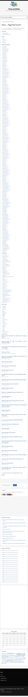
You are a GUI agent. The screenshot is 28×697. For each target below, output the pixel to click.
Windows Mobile (14, 662)
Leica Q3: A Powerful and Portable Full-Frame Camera (12, 458)
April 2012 (4, 148)
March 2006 (4, 244)
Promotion (4, 284)
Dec (17, 560)
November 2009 (5, 187)
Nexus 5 (4, 322)
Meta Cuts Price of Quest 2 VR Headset (9, 450)
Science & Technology (6, 290)
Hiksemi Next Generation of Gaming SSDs (10, 383)
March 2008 (4, 214)
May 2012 (4, 146)
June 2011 (4, 161)
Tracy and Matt (14, 9)
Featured (4, 267)
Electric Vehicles (5, 264)
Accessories (4, 254)
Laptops (3, 275)
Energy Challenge (5, 265)
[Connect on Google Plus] (10, 494)
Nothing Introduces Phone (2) (8, 370)
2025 (3, 550)
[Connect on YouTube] (11, 494)
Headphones (4, 272)
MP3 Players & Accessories (7, 276)
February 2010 (5, 183)
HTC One (4, 326)
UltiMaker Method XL (6, 410)
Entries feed (3, 676)
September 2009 (5, 190)
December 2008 (5, 202)
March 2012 (4, 149)
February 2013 (5, 134)
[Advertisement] (14, 13)
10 (13, 472)
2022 (3, 554)
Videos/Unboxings (5, 301)
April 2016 (4, 83)
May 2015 (4, 98)
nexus (14, 659)
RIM (5, 660)
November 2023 (5, 49)
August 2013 (4, 126)
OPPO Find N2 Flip (5, 428)
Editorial (4, 263)
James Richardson (4, 353)
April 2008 (4, 213)
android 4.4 (15, 653)
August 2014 (4, 110)
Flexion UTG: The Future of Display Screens (10, 424)
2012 (3, 568)
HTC (3, 310)
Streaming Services (6, 295)
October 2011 (5, 156)
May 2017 (4, 65)
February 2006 (5, 245)
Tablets (3, 296)
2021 (3, 556)
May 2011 (4, 163)
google (3, 314)
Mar (7, 558)
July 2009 (4, 192)
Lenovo (3, 325)
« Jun (2, 646)
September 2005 (5, 248)
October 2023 (5, 50)
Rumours (4, 288)
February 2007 (5, 232)
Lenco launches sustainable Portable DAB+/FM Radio (12, 419)
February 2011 (5, 167)
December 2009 (5, 186)
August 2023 (4, 51)
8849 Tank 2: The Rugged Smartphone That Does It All (12, 392)
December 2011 (5, 153)
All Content (4, 39)
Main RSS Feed (5, 33)
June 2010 (4, 177)
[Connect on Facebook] (4, 494)
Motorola (11, 659)
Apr (8, 552)
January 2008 (4, 217)
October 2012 (5, 140)
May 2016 (4, 81)
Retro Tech (4, 286)
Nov (16, 552)
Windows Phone (5, 332)
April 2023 (4, 57)
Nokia (3, 321)
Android (3, 307)
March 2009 (4, 198)
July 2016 (4, 79)
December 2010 (5, 169)
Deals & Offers (5, 260)
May (9, 550)
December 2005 (5, 247)
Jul (11, 552)
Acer (3, 329)
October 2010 (5, 172)
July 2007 (4, 225)
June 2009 (4, 194)
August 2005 (4, 249)
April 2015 (4, 99)
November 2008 (5, 203)
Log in (2, 674)
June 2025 (4, 46)
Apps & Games (5, 256)
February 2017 (5, 69)
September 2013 (5, 125)
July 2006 (4, 241)
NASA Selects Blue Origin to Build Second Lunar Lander (13, 400)
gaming (3, 269)
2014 (3, 564)
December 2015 (5, 88)
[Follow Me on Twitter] (6, 494)
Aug (12, 552)
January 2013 (4, 135)
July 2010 (4, 176)
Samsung (4, 308)
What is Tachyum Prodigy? (7, 361)
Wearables (4, 302)
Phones (3, 279)
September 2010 (5, 173)
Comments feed (4, 678)
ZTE (5, 663)
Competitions (4, 259)
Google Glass (11, 656)
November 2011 (5, 154)
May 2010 (4, 179)
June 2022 (4, 58)
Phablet (23, 659)
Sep (14, 560)
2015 (3, 562)
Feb (5, 558)
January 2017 (4, 70)
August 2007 (4, 224)
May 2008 (4, 211)
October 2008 (5, 205)
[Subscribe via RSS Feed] (2, 494)
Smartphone (4, 323)
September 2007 (5, 222)
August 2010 (4, 175)
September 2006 (5, 238)
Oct (15, 552)
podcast (3, 660)
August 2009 (4, 191)
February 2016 (5, 85)
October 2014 (5, 107)
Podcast (3, 280)
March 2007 (4, 230)
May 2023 (4, 56)
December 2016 (5, 72)
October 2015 (5, 91)
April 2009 (4, 196)
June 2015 (4, 96)
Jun (10, 550)
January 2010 (4, 184)
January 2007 (4, 233)
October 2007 (5, 221)
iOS (14, 658)
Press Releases (5, 282)
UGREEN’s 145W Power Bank (7, 388)
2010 (3, 572)
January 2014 (4, 119)
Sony (3, 317)
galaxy (3, 315)
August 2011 (4, 158)
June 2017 (4, 64)
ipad (16, 658)
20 (15, 472)
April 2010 (4, 180)
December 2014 (5, 104)
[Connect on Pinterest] (8, 494)
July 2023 (4, 53)
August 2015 (4, 93)
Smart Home (4, 292)
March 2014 (4, 116)
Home (3, 21)
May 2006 (4, 242)
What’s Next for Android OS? (7, 463)
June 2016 (4, 80)
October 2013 (5, 123)
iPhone (18, 658)
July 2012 (4, 144)
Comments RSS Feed (6, 34)
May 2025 (4, 47)
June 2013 (4, 129)
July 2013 (4, 127)
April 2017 (4, 66)
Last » (3, 474)
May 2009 (4, 195)
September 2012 (5, 141)
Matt (2, 358)
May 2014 (4, 114)
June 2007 (4, 226)
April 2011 (4, 164)
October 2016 (5, 75)
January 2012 (4, 152)
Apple (3, 311)
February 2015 (5, 102)
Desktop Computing (6, 261)
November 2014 (5, 106)
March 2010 (4, 182)
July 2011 (4, 160)
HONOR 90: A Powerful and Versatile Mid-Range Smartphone (14, 379)
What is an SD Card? (6, 352)
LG (5, 659)
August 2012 (4, 142)
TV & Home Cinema (6, 298)
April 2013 (4, 131)
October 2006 (5, 237)
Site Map (4, 42)
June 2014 (4, 112)
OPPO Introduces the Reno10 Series (9, 365)
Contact (3, 41)
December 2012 (5, 137)
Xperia (3, 327)
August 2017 (4, 61)
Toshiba (9, 662)
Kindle (22, 658)
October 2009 (5, 188)
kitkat (3, 318)
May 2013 (4, 130)
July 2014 (4, 111)
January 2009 (4, 200)
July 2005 (4, 251)
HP (14, 656)
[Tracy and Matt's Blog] (14, 6)
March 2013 (4, 133)
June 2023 (4, 54)
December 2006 (5, 234)
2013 (3, 566)
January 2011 (4, 168)
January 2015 (4, 103)
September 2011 (5, 157)
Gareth (3, 338)
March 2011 (4, 165)
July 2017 (4, 62)
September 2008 (5, 206)
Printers (3, 283)
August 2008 (4, 207)
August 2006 (4, 240)
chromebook (4, 319)
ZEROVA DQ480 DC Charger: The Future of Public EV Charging (14, 454)
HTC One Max (8, 658)
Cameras (4, 257)
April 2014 (4, 115)
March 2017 (4, 68)
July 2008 (4, 209)
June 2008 (4, 210)
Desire (15, 655)
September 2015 (5, 92)
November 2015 (5, 89)
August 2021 (4, 60)
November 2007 (5, 219)
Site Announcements (6, 291)
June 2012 (4, 145)
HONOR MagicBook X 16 (6, 396)
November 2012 (5, 138)
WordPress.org (3, 680)
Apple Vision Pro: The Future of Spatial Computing (12, 436)
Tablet (3, 330)
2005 (3, 581)
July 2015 (4, 95)
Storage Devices (5, 294)
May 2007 (4, 228)
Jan (4, 558)
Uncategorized (5, 299)
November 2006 (5, 236)
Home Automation (5, 273)
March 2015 (4, 100)
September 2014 (5, 108)
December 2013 (5, 121)
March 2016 (4, 84)
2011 (3, 570)
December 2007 (5, 218)
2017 (3, 558)
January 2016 (4, 87)
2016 (3, 560)
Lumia (7, 659)
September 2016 (5, 76)
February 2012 (5, 150)
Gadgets (4, 268)
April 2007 (4, 229)
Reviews (4, 287)
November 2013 (5, 122)
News (3, 277)
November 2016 (5, 73)
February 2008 (5, 215)
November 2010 (5, 171)
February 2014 (5, 118)
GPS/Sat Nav (4, 271)
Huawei (12, 658)
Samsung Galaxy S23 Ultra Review (8, 432)
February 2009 (5, 199)
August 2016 (4, 77)
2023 (3, 552)
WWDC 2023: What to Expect (7, 446)
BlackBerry (4, 313)
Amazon (5, 653)
